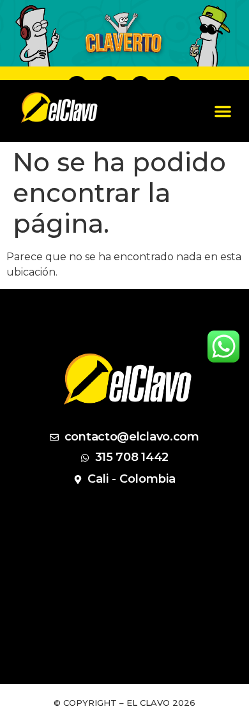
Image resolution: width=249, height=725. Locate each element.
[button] (222, 111)
